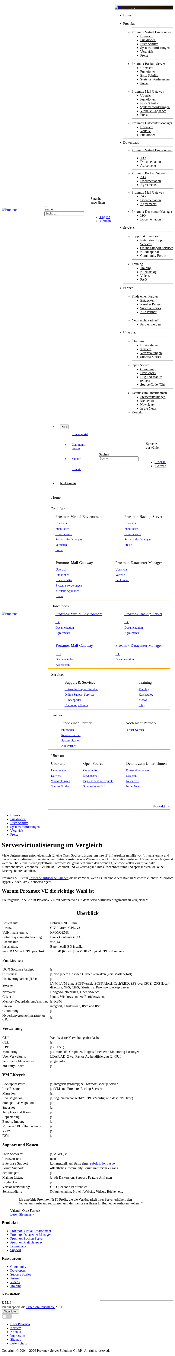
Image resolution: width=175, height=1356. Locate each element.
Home (127, 15)
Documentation (150, 161)
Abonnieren (10, 1311)
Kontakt (76, 469)
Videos (145, 275)
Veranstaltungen (151, 353)
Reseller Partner (151, 304)
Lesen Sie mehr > (22, 1214)
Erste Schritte (149, 44)
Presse (14, 1278)
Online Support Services (156, 248)
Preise (144, 55)
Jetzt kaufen (68, 483)
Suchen (49, 209)
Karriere (145, 349)
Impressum (17, 1335)
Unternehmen (149, 345)
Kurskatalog (148, 272)
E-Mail (8, 1302)
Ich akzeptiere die (29, 1307)
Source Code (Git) (152, 384)
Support (76, 458)
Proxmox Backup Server (148, 173)
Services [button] (57, 674)
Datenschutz (18, 1343)
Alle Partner (148, 312)
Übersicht (146, 36)
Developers (148, 373)
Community (148, 369)
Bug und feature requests (98, 781)
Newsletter (147, 404)
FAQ (143, 279)
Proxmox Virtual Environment (152, 150)
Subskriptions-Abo (102, 1163)
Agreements (148, 165)
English (104, 217)
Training (146, 268)
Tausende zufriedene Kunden (49, 878)
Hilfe (64, 426)
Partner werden (150, 324)
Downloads (131, 142)
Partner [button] (56, 715)
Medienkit (147, 401)
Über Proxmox (20, 1324)
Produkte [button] (58, 508)
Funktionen (148, 40)
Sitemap (15, 1339)
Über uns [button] (58, 755)
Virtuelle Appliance (153, 111)
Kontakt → (139, 412)
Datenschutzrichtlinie (40, 1307)
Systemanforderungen (155, 48)
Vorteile (145, 131)
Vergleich (146, 51)
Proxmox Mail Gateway (148, 192)
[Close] (133, 8)
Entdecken (147, 300)
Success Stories (150, 308)
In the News (148, 408)
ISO (143, 158)
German (105, 221)
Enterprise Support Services (81, 689)
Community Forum (153, 255)
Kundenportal (149, 252)
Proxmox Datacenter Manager (152, 211)
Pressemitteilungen (152, 397)
